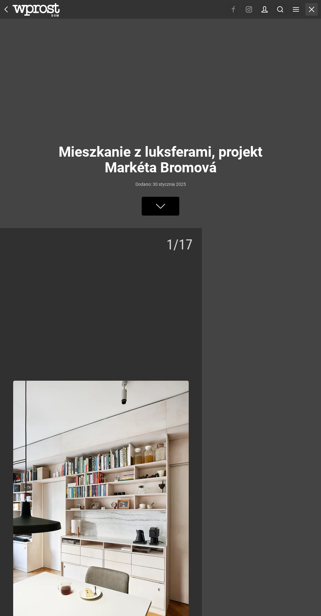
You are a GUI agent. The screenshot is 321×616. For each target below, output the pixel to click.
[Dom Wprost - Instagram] (249, 9)
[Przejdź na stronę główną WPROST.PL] (6, 9)
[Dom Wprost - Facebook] (233, 9)
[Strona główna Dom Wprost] (36, 9)
